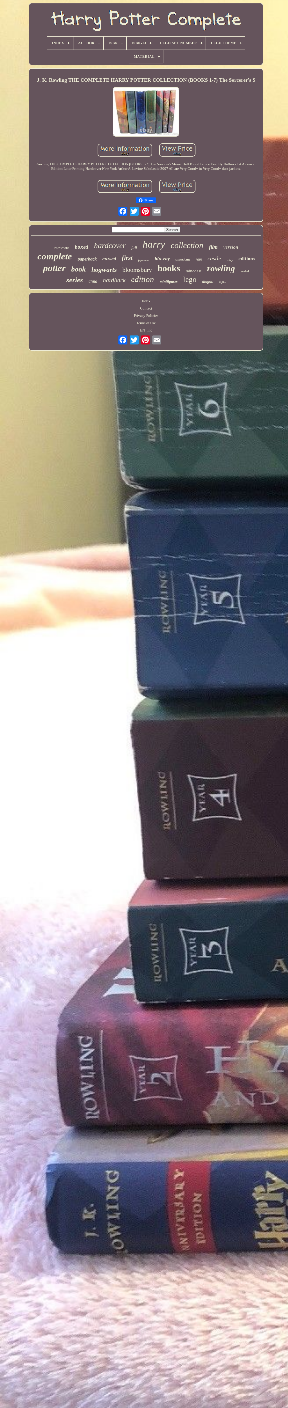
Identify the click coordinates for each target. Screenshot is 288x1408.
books (169, 268)
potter (54, 268)
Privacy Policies (146, 315)
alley (230, 260)
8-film (222, 282)
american (183, 259)
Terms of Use (146, 323)
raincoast (193, 271)
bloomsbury (137, 269)
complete (54, 256)
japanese (143, 260)
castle (214, 258)
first (127, 257)
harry (154, 244)
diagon (207, 281)
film (213, 247)
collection (187, 245)
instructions (61, 248)
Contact (146, 308)
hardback (114, 280)
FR (149, 330)
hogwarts (104, 269)
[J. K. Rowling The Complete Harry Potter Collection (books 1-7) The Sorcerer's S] (146, 112)
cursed (109, 258)
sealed (245, 271)
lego (190, 279)
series (74, 280)
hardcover (110, 245)
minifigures (168, 281)
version (230, 247)
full (134, 247)
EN (142, 330)
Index (146, 301)
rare (199, 259)
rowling (221, 268)
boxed (81, 247)
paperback (87, 259)
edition (142, 279)
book (78, 269)
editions (246, 258)
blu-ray (162, 258)
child (93, 281)
